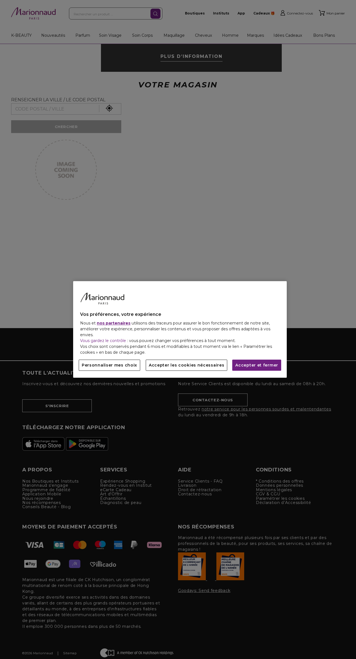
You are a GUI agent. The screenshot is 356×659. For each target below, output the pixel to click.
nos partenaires (113, 323)
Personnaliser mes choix (109, 365)
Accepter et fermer (256, 365)
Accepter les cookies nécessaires (186, 365)
